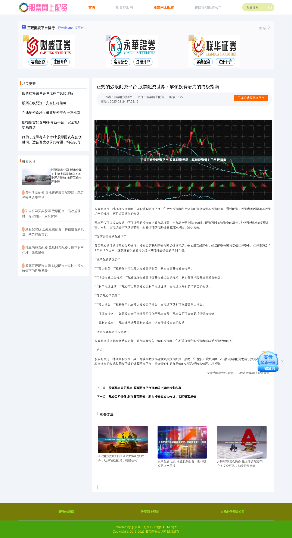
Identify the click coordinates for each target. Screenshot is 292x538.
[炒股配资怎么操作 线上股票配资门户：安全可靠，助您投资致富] (242, 442)
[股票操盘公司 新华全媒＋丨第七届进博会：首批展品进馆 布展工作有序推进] (36, 175)
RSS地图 (156, 527)
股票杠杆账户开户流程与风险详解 (47, 93)
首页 (91, 7)
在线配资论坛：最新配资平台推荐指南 (51, 112)
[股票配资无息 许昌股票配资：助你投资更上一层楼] (182, 442)
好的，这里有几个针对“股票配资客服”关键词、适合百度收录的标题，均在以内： (53, 139)
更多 (263, 28)
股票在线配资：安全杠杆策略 (44, 102)
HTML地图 (170, 527)
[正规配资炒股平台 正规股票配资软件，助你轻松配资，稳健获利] (123, 439)
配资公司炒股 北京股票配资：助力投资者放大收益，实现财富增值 (152, 396)
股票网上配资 (163, 7)
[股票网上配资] (43, 7)
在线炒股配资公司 (208, 7)
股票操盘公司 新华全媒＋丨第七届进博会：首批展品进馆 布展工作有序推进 (66, 175)
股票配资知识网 (155, 531)
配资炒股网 (124, 7)
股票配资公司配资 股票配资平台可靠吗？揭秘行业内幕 (145, 388)
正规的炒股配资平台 (250, 97)
